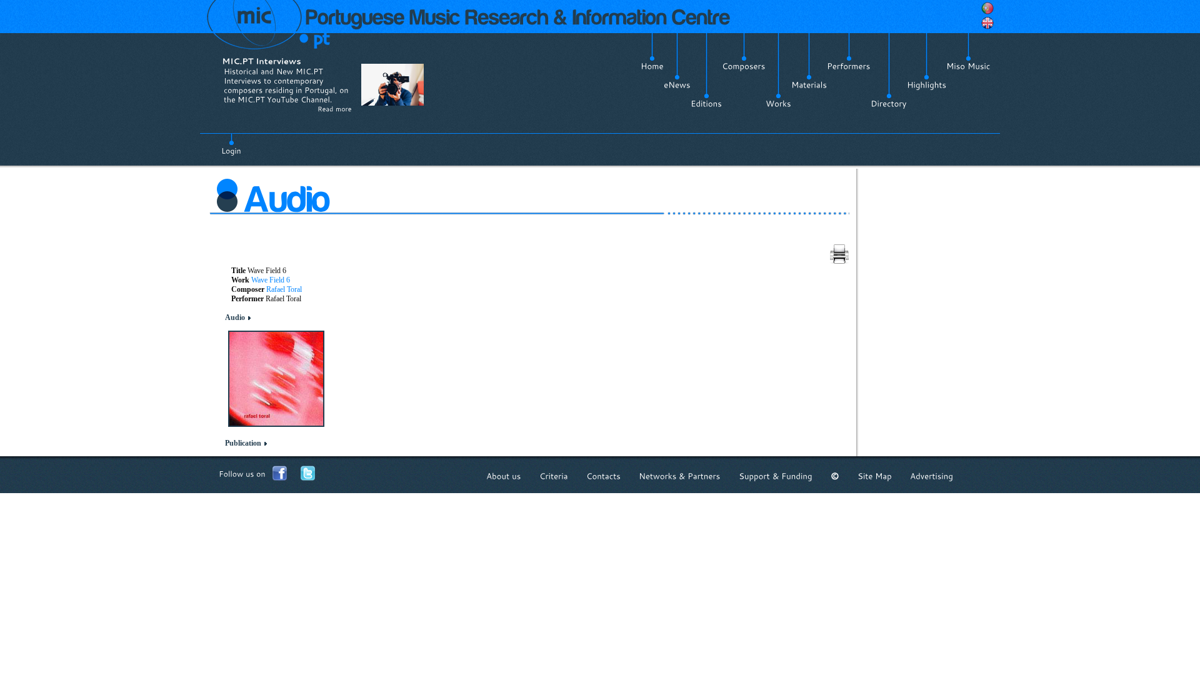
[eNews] (677, 85)
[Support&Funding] (775, 476)
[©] (835, 476)
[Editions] (706, 104)
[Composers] (744, 66)
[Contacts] (603, 476)
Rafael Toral (284, 289)
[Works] (778, 104)
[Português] (987, 8)
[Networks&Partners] (680, 476)
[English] (987, 23)
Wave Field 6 (270, 280)
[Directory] (889, 104)
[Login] (231, 143)
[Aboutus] (503, 476)
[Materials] (809, 85)
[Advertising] (931, 476)
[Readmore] (335, 108)
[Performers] (849, 66)
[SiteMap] (875, 476)
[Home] (652, 66)
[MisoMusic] (968, 66)
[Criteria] (553, 476)
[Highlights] (926, 85)
